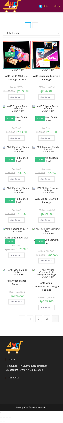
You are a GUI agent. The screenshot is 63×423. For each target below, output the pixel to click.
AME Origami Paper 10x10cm (16, 118)
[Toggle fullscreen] (4, 417)
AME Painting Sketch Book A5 (16, 200)
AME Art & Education (32, 369)
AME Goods (16, 128)
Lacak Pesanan (39, 365)
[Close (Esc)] (10, 417)
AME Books (42, 87)
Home (9, 365)
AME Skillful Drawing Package (46, 200)
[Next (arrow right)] (4, 421)
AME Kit (13, 87)
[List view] (35, 25)
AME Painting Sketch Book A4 (46, 159)
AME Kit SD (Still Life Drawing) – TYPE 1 (16, 77)
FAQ (22, 365)
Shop (15, 365)
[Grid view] (28, 25)
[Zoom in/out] (1, 417)
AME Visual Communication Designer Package (46, 286)
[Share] (7, 417)
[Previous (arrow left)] (1, 421)
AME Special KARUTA (16, 237)
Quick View (17, 69)
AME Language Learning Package (46, 77)
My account (12, 369)
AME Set (20, 87)
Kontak (28, 365)
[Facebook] (6, 384)
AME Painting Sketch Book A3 (16, 159)
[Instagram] (6, 388)
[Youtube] (6, 392)
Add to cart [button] (16, 97)
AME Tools (50, 250)
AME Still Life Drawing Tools (46, 241)
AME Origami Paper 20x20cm (46, 118)
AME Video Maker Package (16, 282)
